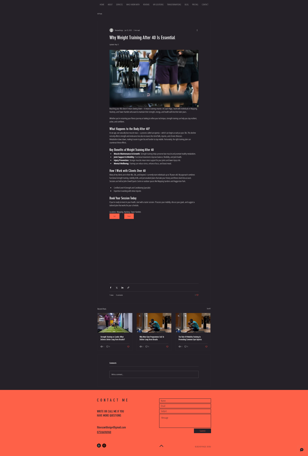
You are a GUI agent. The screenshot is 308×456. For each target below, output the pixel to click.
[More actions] (197, 30)
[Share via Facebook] (110, 287)
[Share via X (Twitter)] (116, 287)
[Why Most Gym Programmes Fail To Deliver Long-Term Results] (154, 323)
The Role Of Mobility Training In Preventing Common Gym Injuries (190, 338)
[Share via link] (128, 287)
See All (209, 308)
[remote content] (154, 250)
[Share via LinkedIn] (122, 287)
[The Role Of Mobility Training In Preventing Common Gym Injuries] (193, 323)
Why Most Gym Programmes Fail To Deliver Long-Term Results (152, 338)
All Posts (99, 14)
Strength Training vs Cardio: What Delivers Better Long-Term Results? (112, 338)
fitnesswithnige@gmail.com (111, 427)
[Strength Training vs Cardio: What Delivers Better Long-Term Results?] (115, 323)
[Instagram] (104, 445)
